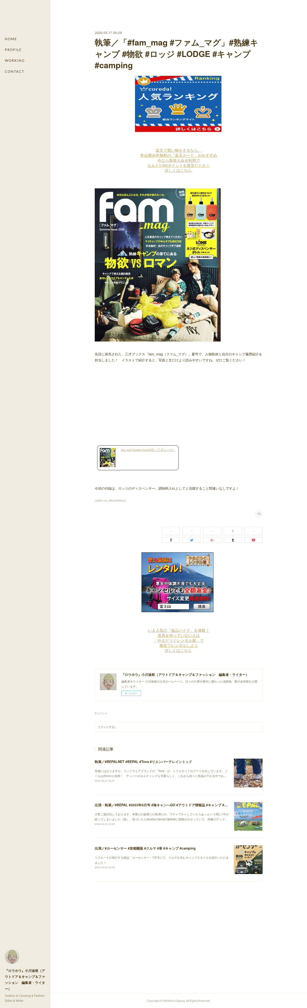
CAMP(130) (101, 500)
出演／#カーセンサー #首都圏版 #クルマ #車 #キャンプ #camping (145, 848)
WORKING (15, 60)
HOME (11, 39)
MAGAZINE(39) (117, 500)
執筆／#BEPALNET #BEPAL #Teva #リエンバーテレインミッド (143, 761)
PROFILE (13, 50)
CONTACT (14, 71)
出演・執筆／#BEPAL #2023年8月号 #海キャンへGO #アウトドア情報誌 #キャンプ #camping (166, 804)
